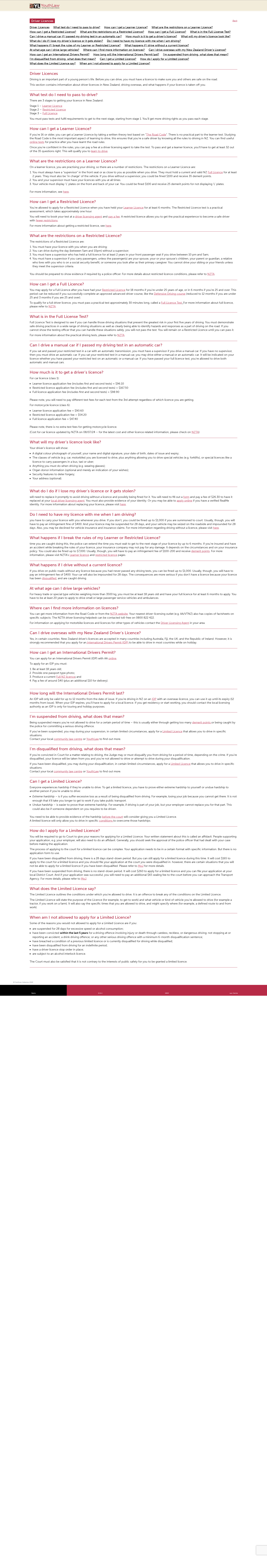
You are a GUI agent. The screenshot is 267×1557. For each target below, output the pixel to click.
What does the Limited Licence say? (89, 45)
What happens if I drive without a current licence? (188, 34)
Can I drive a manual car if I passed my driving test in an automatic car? (186, 27)
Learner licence (135, 429)
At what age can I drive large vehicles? (49, 38)
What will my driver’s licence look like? (92, 31)
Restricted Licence (49, 85)
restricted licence (156, 429)
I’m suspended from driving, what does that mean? (109, 42)
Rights (33, 776)
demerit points (79, 429)
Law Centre (234, 776)
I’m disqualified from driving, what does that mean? (163, 42)
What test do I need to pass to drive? (67, 23)
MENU (251, 5)
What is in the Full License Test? (131, 27)
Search (245, 7)
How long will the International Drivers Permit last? (55, 42)
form (151, 387)
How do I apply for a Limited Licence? (48, 45)
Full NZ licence (58, 530)
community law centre (60, 577)
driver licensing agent (75, 170)
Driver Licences (37, 23)
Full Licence (45, 88)
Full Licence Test (140, 233)
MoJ (228, 668)
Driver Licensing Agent (143, 484)
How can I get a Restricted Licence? (194, 23)
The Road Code (129, 107)
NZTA (171, 211)
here (58, 151)
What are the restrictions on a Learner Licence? (149, 23)
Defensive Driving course (97, 228)
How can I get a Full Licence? (97, 27)
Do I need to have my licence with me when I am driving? (58, 34)
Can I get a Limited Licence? (206, 42)
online (94, 515)
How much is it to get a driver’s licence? (50, 31)
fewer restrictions (200, 170)
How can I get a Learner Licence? (105, 23)
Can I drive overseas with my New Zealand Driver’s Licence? (152, 38)
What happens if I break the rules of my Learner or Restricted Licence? (125, 34)
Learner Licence (47, 82)
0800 (167, 776)
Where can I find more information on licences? (95, 38)
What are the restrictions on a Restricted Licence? (54, 27)
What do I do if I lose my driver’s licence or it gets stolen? (144, 31)
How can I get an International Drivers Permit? (209, 38)
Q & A (100, 776)
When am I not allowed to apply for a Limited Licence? (137, 45)
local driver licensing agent (218, 387)
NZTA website (100, 477)
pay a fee (95, 170)
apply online (102, 390)
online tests (149, 109)
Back (235, 18)
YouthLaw (50, 6)
